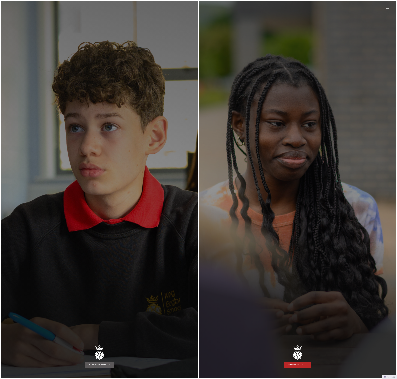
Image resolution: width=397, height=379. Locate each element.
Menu (387, 10)
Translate (391, 377)
